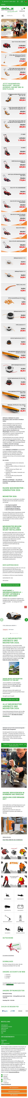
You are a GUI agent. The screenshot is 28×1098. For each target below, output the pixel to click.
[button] (3, 29)
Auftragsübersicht (5, 1043)
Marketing (6, 1078)
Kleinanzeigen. (10, 984)
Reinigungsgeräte (7, 921)
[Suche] (24, 15)
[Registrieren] (22, 1)
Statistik (5, 1076)
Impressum (22, 1069)
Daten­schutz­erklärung (14, 1072)
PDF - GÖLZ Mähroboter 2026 (10, 699)
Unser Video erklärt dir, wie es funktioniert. (13, 839)
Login (2, 1041)
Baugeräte (7, 933)
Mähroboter (7, 910)
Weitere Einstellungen (6, 1084)
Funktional (6, 1082)
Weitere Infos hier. (7, 837)
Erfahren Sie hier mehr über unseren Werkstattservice (13, 745)
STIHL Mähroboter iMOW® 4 (9, 625)
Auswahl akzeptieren (14, 1091)
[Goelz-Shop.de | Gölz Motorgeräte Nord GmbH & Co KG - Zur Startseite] (9, 9)
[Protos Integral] (14, 853)
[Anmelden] (18, 1)
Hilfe (2, 1033)
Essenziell (6, 1074)
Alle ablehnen (14, 1095)
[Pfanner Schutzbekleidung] (14, 881)
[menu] (2, 16)
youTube (8, 977)
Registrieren (4, 1040)
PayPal (5, 1081)
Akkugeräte (20, 910)
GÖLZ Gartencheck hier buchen (10, 585)
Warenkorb (22, 10)
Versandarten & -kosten (6, 1026)
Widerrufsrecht (4, 1028)
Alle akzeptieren (14, 1087)
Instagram (8, 976)
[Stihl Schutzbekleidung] (14, 867)
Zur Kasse (3, 1031)
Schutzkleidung (20, 921)
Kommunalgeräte (20, 933)
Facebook (8, 974)
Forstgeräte (20, 899)
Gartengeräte (7, 899)
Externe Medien (7, 1079)
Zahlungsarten (4, 1025)
